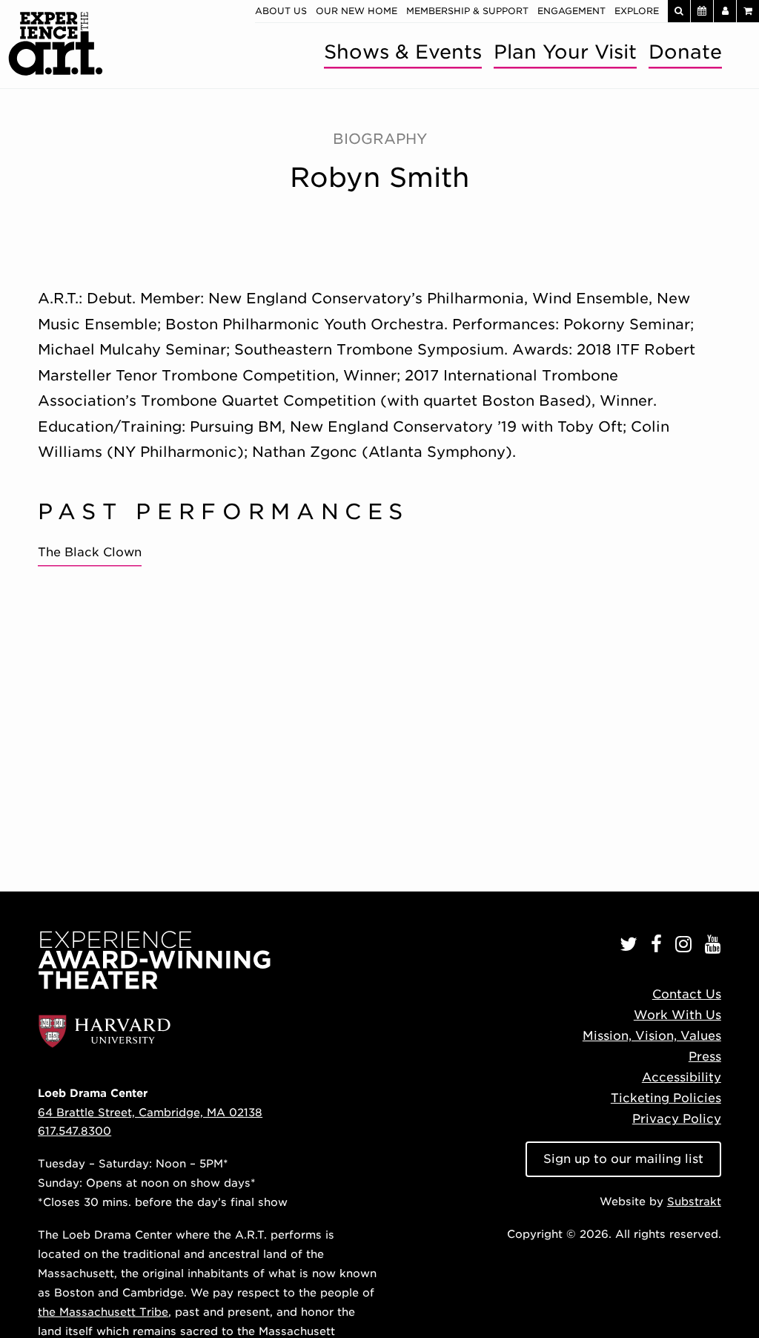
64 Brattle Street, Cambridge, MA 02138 (150, 1112)
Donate (685, 51)
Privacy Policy (676, 1119)
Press (705, 1056)
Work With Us (677, 1015)
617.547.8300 (74, 1130)
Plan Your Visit (565, 51)
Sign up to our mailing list (623, 1159)
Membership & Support (467, 10)
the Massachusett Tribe (103, 1311)
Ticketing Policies (666, 1098)
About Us (281, 10)
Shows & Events (403, 51)
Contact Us (686, 994)
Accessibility (681, 1077)
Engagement (571, 10)
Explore (636, 10)
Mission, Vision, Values (652, 1036)
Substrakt (694, 1201)
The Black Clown (90, 552)
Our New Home (356, 10)
